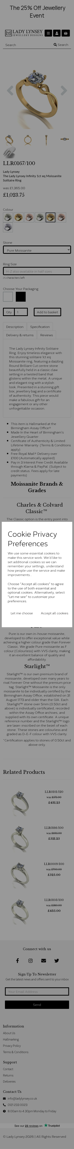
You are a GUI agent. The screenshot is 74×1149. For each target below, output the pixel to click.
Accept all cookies (54, 612)
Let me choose (22, 612)
